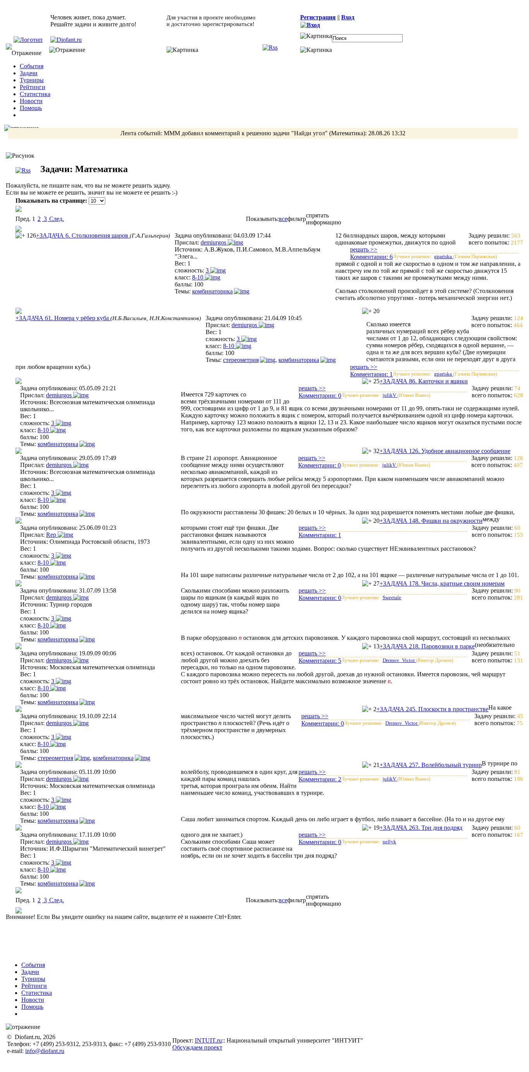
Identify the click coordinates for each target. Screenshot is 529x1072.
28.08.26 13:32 (386, 133)
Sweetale (392, 597)
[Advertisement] (269, 937)
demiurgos (214, 242)
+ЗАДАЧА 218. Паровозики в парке (427, 646)
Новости (31, 101)
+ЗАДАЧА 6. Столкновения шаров (83, 235)
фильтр (296, 218)
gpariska (443, 256)
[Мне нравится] (20, 235)
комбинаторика (212, 291)
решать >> (363, 249)
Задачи (29, 73)
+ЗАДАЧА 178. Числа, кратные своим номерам (442, 583)
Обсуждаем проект (197, 1047)
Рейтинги (32, 87)
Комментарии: (371, 256)
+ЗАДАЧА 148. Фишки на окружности (431, 520)
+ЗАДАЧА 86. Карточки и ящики (424, 381)
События (31, 66)
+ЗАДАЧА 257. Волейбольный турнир (431, 765)
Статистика (35, 94)
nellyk (389, 842)
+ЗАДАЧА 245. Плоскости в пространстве (432, 709)
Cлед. (56, 218)
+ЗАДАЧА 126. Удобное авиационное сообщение (445, 451)
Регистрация (318, 17)
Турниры (32, 80)
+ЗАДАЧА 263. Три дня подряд (421, 827)
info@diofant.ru (44, 1051)
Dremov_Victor (399, 660)
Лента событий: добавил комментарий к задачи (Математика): (262, 133)
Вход (347, 17)
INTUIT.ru (208, 1040)
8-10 (198, 277)
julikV (390, 395)
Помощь (31, 108)
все (283, 218)
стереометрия (241, 360)
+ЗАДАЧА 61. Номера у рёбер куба (62, 318)
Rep (52, 534)
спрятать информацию (323, 219)
